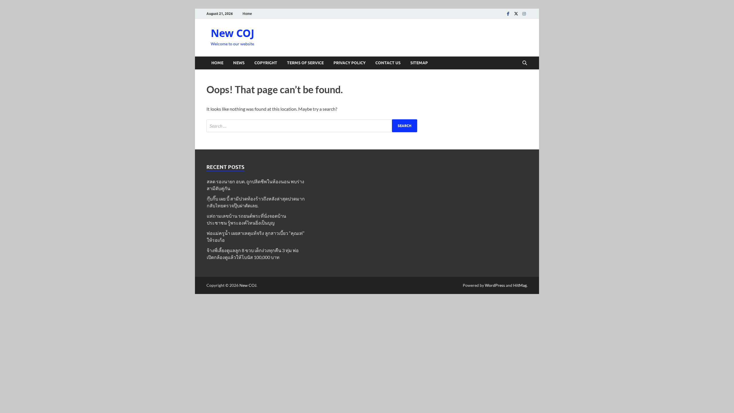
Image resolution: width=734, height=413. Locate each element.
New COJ (232, 33)
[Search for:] (311, 125)
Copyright (265, 63)
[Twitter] (516, 14)
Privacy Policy (349, 63)
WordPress (495, 285)
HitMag (520, 285)
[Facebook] (508, 14)
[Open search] (524, 63)
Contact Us (388, 63)
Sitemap (419, 63)
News (239, 63)
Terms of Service (305, 63)
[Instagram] (524, 14)
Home (247, 13)
